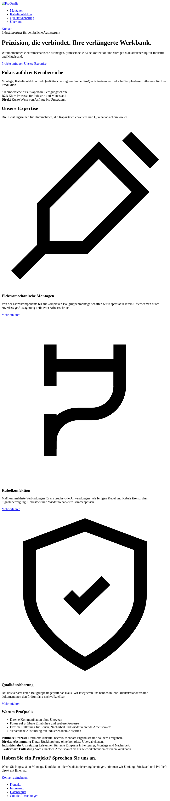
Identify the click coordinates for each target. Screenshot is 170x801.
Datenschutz (18, 792)
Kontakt (7, 28)
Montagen (16, 10)
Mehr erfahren (11, 315)
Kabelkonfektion (21, 14)
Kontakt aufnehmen (15, 777)
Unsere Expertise (35, 63)
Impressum (17, 788)
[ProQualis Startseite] (10, 3)
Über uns (16, 21)
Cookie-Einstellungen (24, 795)
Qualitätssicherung (22, 18)
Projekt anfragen (12, 63)
